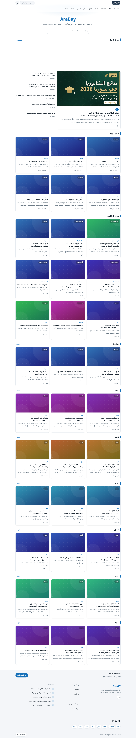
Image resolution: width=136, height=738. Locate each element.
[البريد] (119, 697)
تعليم (72, 8)
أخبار (110, 8)
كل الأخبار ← (18, 40)
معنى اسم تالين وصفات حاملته (43, 697)
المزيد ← (17, 344)
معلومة (103, 8)
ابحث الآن (20, 675)
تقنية (66, 8)
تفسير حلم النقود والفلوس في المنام (41, 693)
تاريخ (90, 8)
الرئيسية (116, 8)
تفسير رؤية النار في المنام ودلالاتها (42, 688)
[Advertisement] (68, 57)
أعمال (79, 8)
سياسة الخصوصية (74, 704)
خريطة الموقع (75, 708)
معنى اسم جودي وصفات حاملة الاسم (41, 701)
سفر (84, 8)
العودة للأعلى (22, 734)
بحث (78, 699)
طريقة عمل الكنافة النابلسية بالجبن (42, 705)
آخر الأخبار (76, 694)
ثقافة (96, 8)
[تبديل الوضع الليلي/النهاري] (17, 3)
